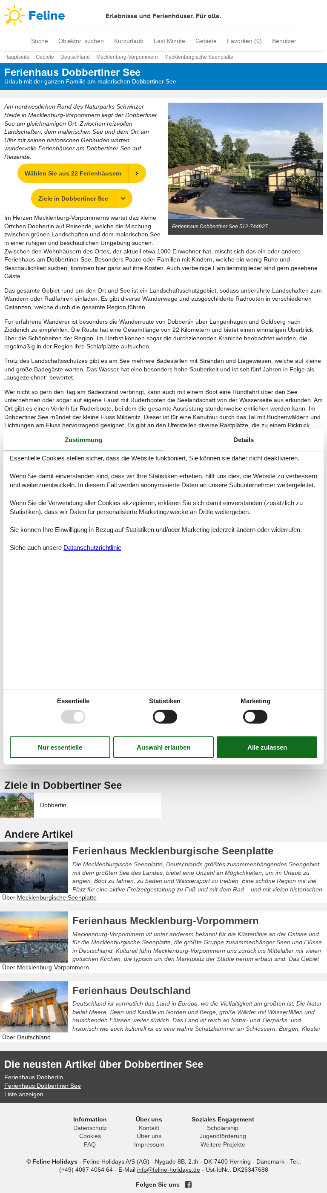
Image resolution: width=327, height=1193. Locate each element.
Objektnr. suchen (81, 40)
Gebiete (206, 40)
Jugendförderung (223, 1136)
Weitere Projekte (223, 1144)
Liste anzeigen (23, 1094)
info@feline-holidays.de (168, 1169)
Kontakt (149, 1127)
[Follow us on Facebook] (188, 1184)
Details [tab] (243, 439)
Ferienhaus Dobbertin (33, 1077)
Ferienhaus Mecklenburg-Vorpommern (165, 920)
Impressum (149, 1144)
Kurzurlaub (128, 40)
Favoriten (244, 40)
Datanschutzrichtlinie (92, 547)
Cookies (90, 1136)
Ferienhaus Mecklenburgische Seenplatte (172, 851)
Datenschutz (90, 1127)
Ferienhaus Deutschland (131, 990)
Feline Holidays (163, 15)
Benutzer (284, 40)
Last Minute (169, 40)
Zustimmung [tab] (83, 439)
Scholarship (222, 1127)
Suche (39, 40)
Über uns (149, 1136)
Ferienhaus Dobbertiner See (42, 1085)
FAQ (90, 1144)
